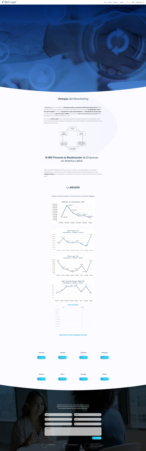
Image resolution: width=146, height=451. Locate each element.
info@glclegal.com (73, 444)
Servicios (115, 2)
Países (127, 2)
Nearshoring (48, 107)
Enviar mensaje (97, 438)
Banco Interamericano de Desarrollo (88, 113)
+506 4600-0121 (51, 444)
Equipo (121, 2)
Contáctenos (139, 2)
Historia (110, 2)
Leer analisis (41, 357)
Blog (133, 2)
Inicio (105, 2)
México (92, 196)
